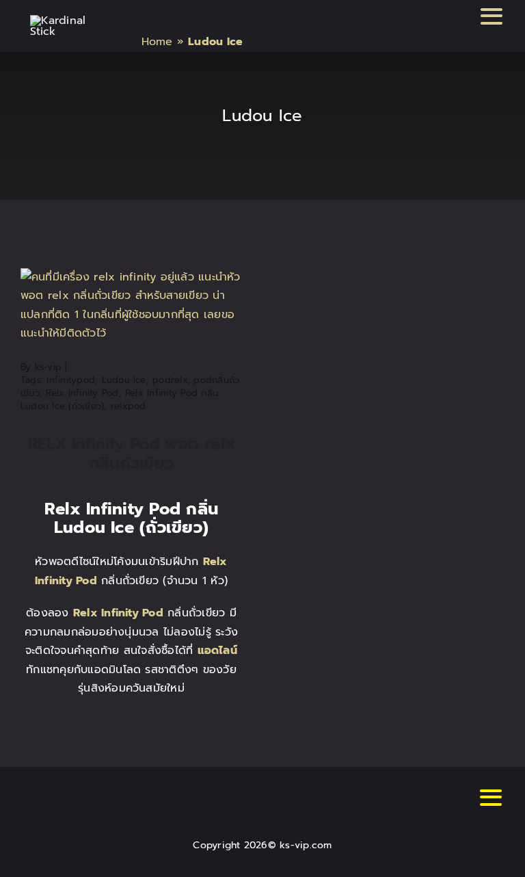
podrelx (169, 380)
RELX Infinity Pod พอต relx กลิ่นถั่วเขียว (131, 454)
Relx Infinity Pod (82, 393)
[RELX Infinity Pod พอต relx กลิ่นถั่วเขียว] (131, 277)
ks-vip (48, 367)
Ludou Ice (124, 380)
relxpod (128, 406)
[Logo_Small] (65, 20)
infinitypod (70, 380)
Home (157, 42)
